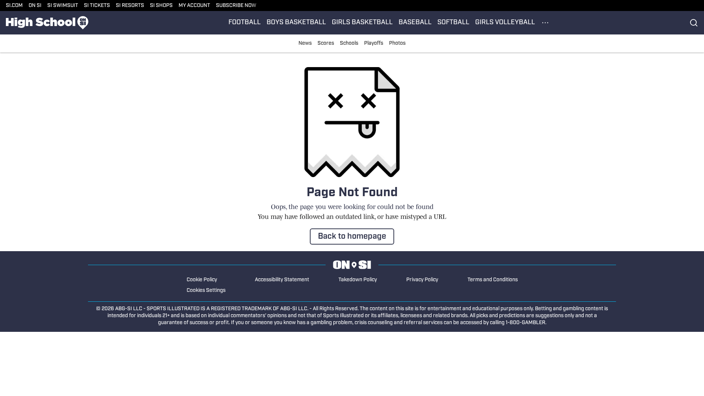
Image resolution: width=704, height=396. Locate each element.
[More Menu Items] (545, 22)
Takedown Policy (357, 280)
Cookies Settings (206, 290)
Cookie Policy (202, 280)
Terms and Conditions (492, 280)
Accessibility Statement (282, 280)
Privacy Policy (422, 280)
